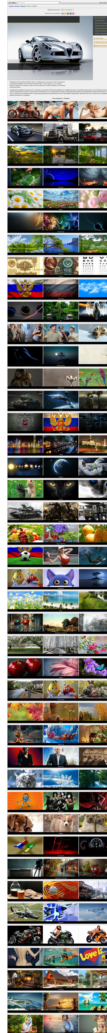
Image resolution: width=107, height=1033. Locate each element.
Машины (23, 6)
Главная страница (14, 6)
